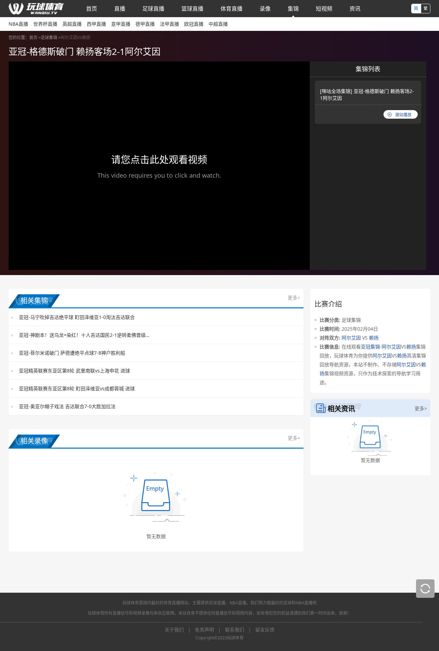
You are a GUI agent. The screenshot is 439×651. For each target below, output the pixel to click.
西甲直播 (96, 24)
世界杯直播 (45, 24)
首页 (91, 8)
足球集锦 (49, 37)
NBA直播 (18, 24)
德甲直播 (145, 24)
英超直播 (72, 24)
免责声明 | (210, 629)
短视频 (324, 8)
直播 (119, 8)
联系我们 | (240, 629)
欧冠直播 (193, 24)
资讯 (354, 8)
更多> (294, 297)
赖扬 (374, 337)
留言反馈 (264, 629)
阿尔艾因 (351, 337)
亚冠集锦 (370, 346)
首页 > (35, 37)
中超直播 (218, 24)
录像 (265, 8)
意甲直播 (120, 24)
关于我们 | (180, 629)
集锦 (293, 8)
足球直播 (153, 8)
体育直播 (231, 8)
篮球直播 (192, 8)
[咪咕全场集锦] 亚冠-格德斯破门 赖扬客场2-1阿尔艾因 (367, 94)
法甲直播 (169, 24)
